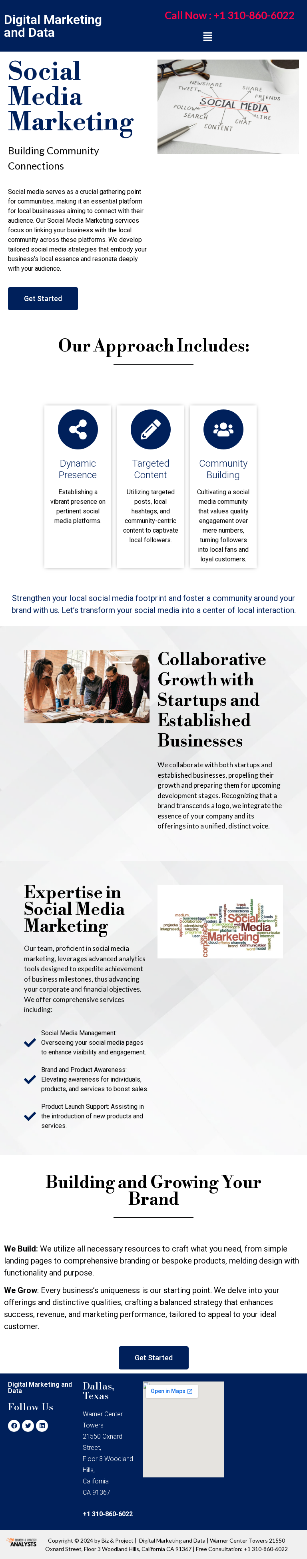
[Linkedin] (42, 1426)
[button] (230, 15)
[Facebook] (14, 1426)
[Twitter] (28, 1426)
